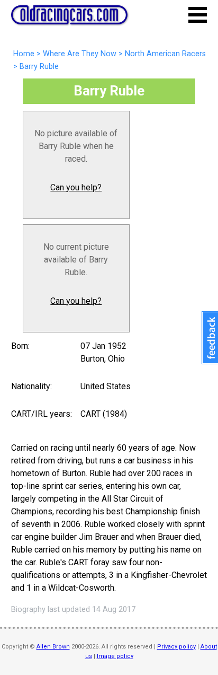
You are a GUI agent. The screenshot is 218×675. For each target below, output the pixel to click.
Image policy (115, 656)
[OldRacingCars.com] (69, 18)
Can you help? (76, 187)
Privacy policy (176, 646)
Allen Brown (53, 646)
